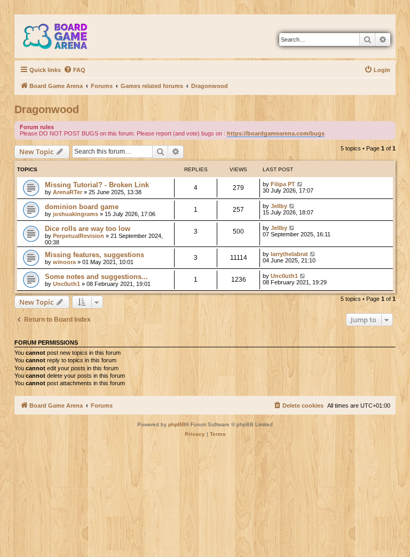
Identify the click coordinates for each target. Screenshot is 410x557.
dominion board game (82, 207)
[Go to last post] (300, 184)
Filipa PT (283, 184)
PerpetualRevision (78, 236)
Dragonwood (46, 109)
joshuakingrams (75, 214)
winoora (64, 262)
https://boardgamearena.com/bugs (276, 133)
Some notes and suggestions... (96, 277)
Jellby (279, 206)
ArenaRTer (67, 192)
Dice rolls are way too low (87, 229)
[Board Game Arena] (63, 36)
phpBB (176, 424)
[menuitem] (74, 69)
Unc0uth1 (66, 284)
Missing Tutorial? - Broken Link (97, 185)
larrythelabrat (289, 254)
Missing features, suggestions (94, 255)
